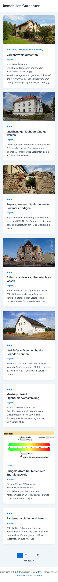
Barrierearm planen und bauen (26, 518)
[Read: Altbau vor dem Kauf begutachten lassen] (29, 252)
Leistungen (23, 49)
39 (37, 555)
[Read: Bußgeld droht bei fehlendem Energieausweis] (29, 445)
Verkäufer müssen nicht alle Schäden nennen (25, 352)
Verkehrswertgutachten (22, 54)
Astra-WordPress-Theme (29, 575)
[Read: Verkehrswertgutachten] (29, 29)
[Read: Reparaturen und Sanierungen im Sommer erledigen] (29, 179)
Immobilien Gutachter (21, 6)
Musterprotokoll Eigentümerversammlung (23, 396)
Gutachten (11, 49)
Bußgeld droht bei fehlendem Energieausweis (26, 472)
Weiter (29, 560)
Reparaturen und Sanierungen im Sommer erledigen (28, 206)
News (9, 126)
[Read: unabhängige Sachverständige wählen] (29, 106)
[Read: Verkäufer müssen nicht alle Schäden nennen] (29, 325)
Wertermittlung (36, 49)
